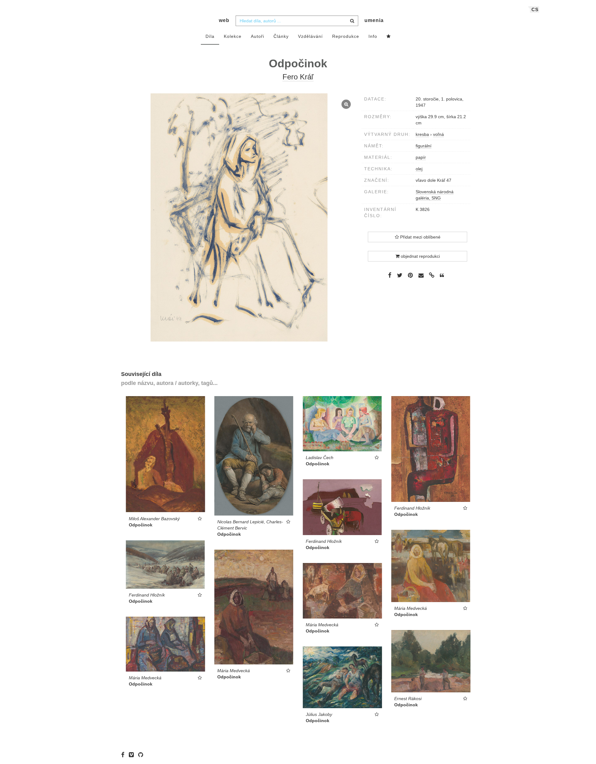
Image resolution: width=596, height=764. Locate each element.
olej (419, 168)
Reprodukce (345, 36)
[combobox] (297, 21)
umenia (374, 20)
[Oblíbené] (388, 37)
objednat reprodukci (420, 256)
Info (372, 36)
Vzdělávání (310, 36)
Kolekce (233, 36)
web (224, 20)
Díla (209, 36)
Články (281, 36)
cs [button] (535, 9)
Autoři (257, 36)
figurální (423, 145)
